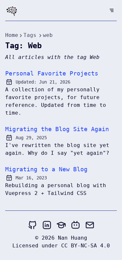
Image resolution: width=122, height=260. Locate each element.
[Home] (11, 11)
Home (11, 35)
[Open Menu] (111, 10)
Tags (29, 35)
